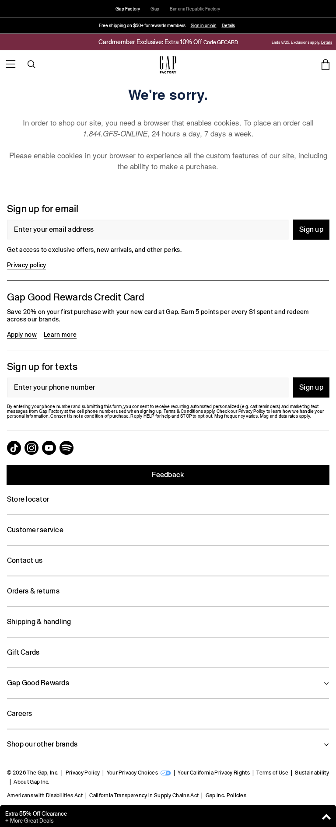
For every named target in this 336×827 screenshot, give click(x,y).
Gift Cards (23, 652)
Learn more (60, 334)
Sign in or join (204, 25)
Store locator (28, 499)
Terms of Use (272, 773)
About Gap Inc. (31, 782)
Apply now (22, 334)
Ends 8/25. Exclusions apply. (296, 43)
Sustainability (312, 773)
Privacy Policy (83, 773)
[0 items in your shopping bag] (325, 64)
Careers (19, 713)
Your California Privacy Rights (214, 773)
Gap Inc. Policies (226, 795)
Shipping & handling (39, 622)
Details (228, 25)
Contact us (24, 560)
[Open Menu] (10, 64)
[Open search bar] (31, 64)
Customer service (35, 530)
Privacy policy (26, 265)
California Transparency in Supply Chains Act (144, 795)
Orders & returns (33, 591)
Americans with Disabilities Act (45, 795)
